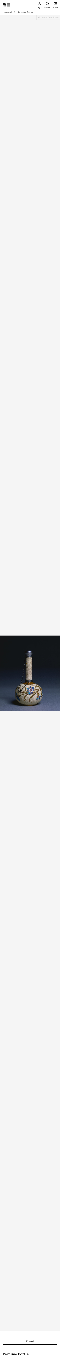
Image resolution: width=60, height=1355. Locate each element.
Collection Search (25, 12)
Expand (30, 1341)
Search (47, 7)
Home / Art (7, 12)
